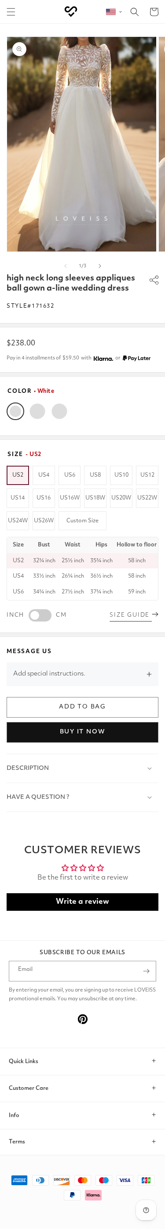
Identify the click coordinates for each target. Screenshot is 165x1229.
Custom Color (59, 411)
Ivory (37, 411)
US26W (44, 521)
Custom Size (82, 521)
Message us (29, 651)
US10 (121, 475)
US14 (18, 498)
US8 (95, 475)
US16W (70, 498)
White (15, 411)
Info (14, 1115)
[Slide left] (65, 266)
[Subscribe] (146, 971)
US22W (147, 498)
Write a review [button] (82, 902)
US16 (44, 498)
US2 (17, 475)
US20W (121, 498)
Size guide (131, 615)
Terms (17, 1142)
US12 (147, 475)
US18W (95, 498)
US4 (43, 475)
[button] (11, 12)
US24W (18, 521)
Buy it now (83, 732)
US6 (69, 475)
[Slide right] (99, 266)
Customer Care (28, 1088)
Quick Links (23, 1061)
